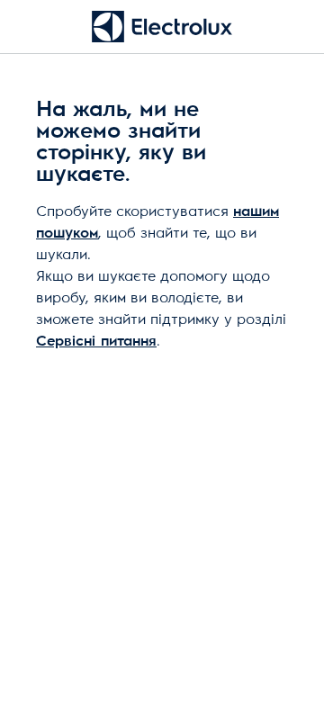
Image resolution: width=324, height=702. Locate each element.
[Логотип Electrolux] (162, 26)
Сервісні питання (96, 341)
